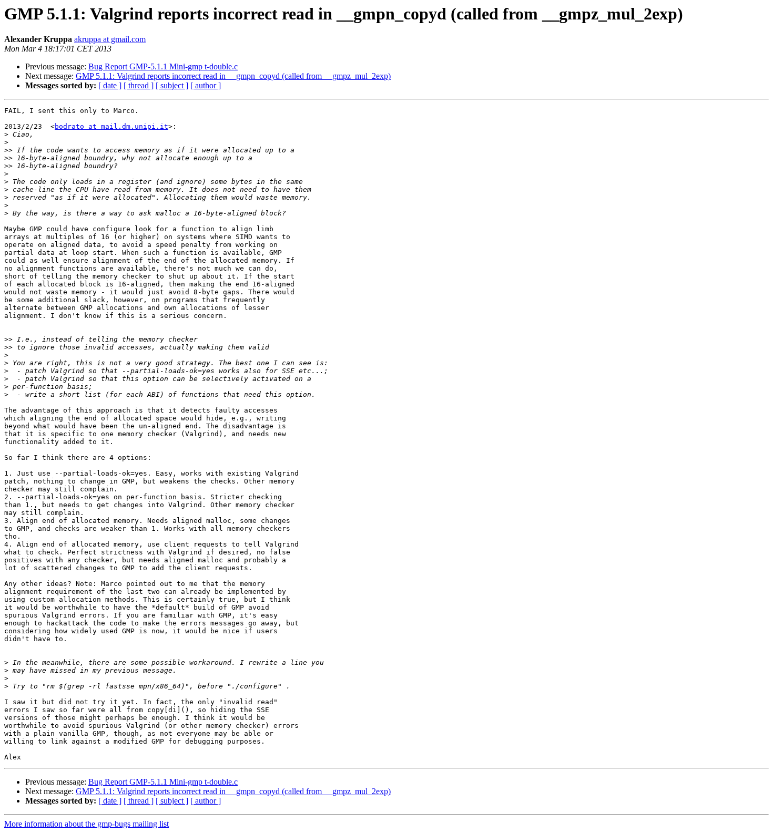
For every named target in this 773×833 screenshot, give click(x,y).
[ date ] (109, 85)
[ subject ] (172, 85)
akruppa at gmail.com (110, 39)
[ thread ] (139, 85)
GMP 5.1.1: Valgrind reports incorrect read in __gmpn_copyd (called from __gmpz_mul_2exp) (233, 75)
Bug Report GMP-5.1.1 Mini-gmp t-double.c (163, 66)
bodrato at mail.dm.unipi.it (111, 126)
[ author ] (205, 85)
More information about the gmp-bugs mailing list (86, 823)
